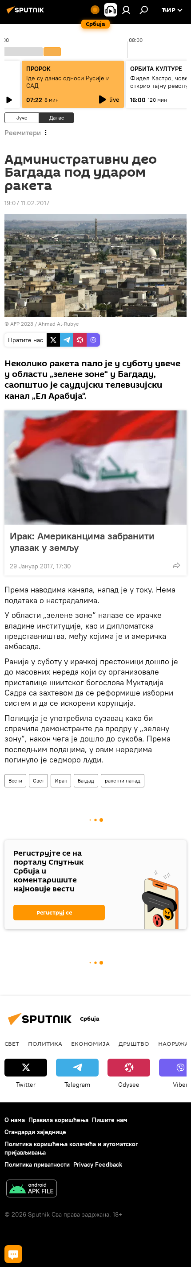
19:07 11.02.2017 (26, 203)
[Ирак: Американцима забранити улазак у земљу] (95, 467)
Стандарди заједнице (35, 1132)
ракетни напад (122, 780)
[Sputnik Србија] (26, 13)
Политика (45, 1043)
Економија (90, 1043)
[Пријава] (126, 10)
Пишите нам (109, 1120)
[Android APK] (31, 1190)
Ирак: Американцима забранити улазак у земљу (82, 541)
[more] (176, 565)
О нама (14, 1120)
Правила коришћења (58, 1120)
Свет (38, 780)
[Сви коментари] (13, 1254)
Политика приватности (37, 1164)
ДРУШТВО (134, 1043)
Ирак (61, 780)
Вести (15, 780)
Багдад (86, 780)
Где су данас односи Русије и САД (68, 82)
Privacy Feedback (97, 1164)
